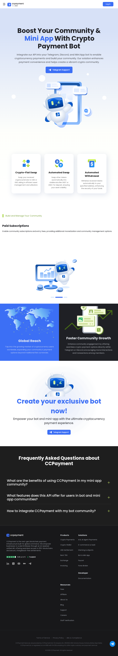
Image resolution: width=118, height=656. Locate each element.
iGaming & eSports (85, 550)
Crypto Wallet (65, 545)
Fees (62, 589)
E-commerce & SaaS (86, 545)
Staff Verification (67, 620)
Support (63, 610)
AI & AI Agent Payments (87, 540)
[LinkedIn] (7, 563)
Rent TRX (64, 555)
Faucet (81, 560)
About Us (64, 599)
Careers (63, 615)
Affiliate (63, 594)
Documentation (84, 578)
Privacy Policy (58, 638)
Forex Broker (83, 565)
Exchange (64, 560)
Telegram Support (61, 70)
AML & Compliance (74, 638)
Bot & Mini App (84, 555)
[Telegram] (30, 563)
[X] (13, 563)
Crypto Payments (67, 540)
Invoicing (64, 565)
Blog (62, 605)
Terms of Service (43, 638)
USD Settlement (66, 550)
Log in (108, 4)
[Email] (19, 563)
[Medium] (24, 563)
